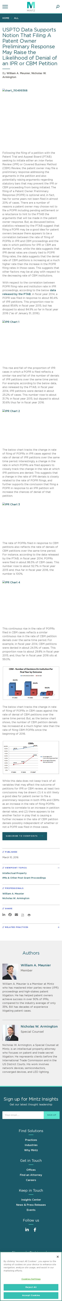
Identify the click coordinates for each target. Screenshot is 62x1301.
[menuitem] (6, 18)
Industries (31, 1145)
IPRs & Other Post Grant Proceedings (24, 878)
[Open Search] (58, 7)
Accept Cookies (31, 1295)
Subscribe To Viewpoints (22, 836)
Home (5, 18)
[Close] (57, 1256)
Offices (31, 1170)
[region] (31, 1276)
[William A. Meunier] (10, 972)
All (16, 18)
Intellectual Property (14, 873)
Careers (31, 1180)
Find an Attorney (31, 1175)
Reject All (30, 1287)
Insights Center (31, 1200)
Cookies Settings (31, 1279)
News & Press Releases (31, 1205)
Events (31, 1210)
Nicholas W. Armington (15, 898)
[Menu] (5, 7)
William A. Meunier (18, 73)
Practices (31, 1140)
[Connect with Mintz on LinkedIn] (27, 1231)
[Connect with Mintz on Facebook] (35, 1231)
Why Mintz (31, 1150)
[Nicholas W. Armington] (10, 1033)
